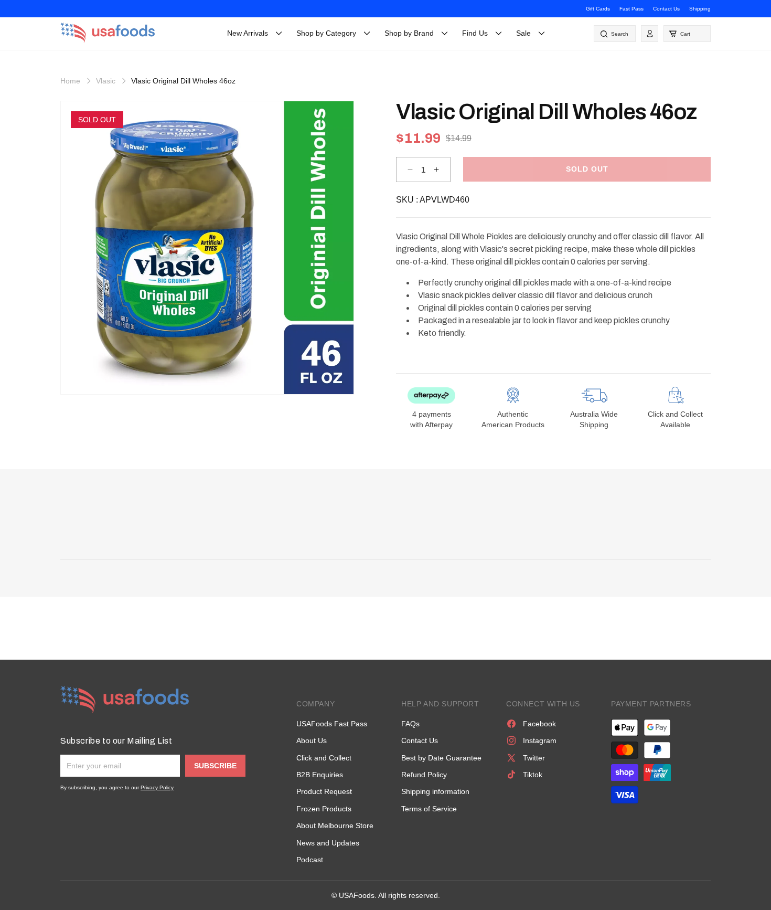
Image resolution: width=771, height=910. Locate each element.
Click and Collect (323, 758)
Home (70, 81)
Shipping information (435, 791)
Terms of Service (429, 809)
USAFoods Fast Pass (331, 723)
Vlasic (105, 81)
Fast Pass (631, 9)
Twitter (534, 758)
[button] (687, 33)
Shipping (700, 9)
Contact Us (666, 9)
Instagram (539, 740)
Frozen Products (323, 809)
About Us (311, 740)
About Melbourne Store (334, 825)
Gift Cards (598, 9)
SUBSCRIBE (215, 765)
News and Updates (327, 843)
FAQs (410, 723)
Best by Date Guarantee (441, 758)
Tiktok (532, 774)
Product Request (324, 791)
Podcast (309, 859)
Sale (523, 33)
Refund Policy (424, 774)
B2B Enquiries (319, 774)
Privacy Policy (157, 787)
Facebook (539, 723)
